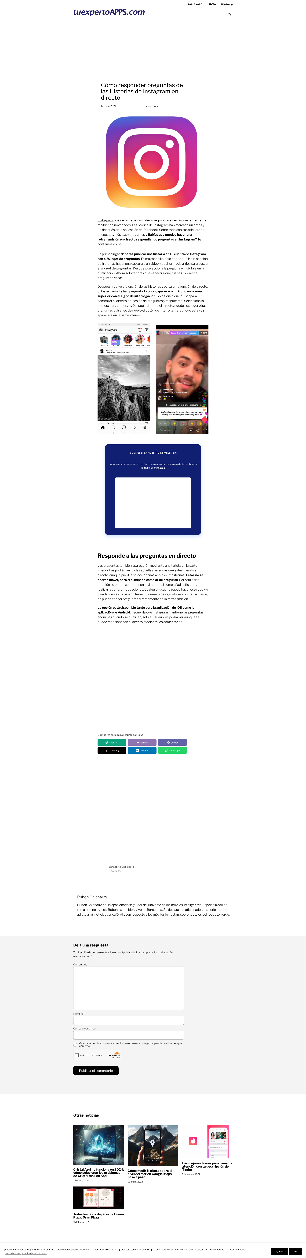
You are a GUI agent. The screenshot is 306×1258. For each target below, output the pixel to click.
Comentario (81, 964)
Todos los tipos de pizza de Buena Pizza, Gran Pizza (98, 1216)
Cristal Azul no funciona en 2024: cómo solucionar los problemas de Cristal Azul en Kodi (98, 1172)
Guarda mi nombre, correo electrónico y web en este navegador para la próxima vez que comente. (130, 1044)
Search (229, 15)
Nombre (78, 1014)
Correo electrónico (85, 1028)
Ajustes (280, 1251)
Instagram (105, 220)
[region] (153, 1250)
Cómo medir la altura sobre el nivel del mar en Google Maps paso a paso (150, 1174)
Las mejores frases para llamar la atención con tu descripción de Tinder (207, 1166)
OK (295, 1251)
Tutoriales (115, 870)
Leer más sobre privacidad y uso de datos (26, 1253)
